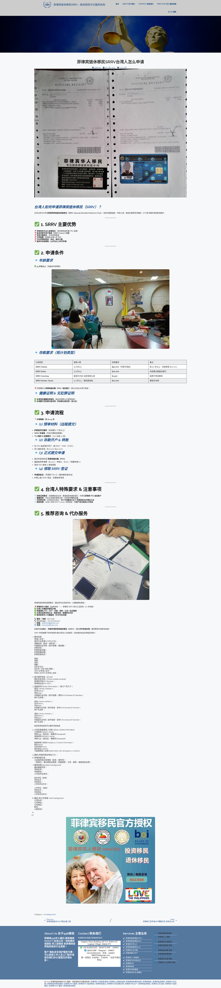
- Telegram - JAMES (100, 950)
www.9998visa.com (50, 625)
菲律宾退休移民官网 (134, 982)
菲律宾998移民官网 (117, 982)
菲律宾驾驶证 (101, 984)
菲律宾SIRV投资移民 (86, 984)
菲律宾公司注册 (158, 984)
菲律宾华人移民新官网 (99, 982)
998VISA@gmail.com (101, 955)
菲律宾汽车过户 (131, 984)
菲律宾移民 (147, 982)
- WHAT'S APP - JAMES (101, 948)
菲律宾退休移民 (69, 986)
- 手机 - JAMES (100, 953)
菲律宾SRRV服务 (70, 984)
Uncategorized (49, 914)
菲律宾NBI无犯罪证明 (115, 984)
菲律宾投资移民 (159, 982)
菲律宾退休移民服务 (55, 984)
